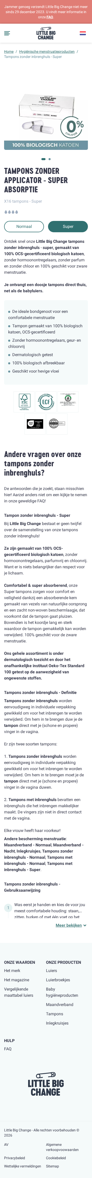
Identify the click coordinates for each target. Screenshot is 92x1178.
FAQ (50, 17)
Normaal (24, 226)
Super (68, 226)
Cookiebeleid (56, 1158)
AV (6, 1144)
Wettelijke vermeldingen (22, 1166)
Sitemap (52, 1166)
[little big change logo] (46, 33)
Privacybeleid (14, 1158)
